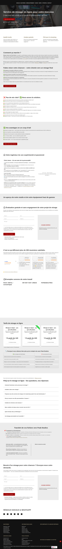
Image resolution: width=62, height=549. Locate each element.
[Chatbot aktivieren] (60, 541)
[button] (31, 385)
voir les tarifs (25, 58)
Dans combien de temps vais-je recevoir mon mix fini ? (17, 407)
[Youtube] (11, 514)
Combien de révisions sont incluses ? (13, 402)
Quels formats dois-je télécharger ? (13, 411)
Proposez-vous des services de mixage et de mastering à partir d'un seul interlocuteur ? (25, 393)
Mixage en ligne (6, 539)
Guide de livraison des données (21, 437)
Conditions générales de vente (27, 540)
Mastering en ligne (6, 526)
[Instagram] (7, 514)
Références (24, 526)
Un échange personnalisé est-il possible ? (14, 416)
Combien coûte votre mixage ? (12, 389)
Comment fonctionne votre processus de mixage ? (16, 385)
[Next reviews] (58, 263)
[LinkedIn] (18, 514)
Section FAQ (12, 437)
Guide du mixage (25, 530)
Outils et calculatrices (7, 543)
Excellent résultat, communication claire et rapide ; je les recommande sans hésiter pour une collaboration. (24, 264)
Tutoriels (23, 527)
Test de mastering (6, 532)
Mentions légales (25, 541)
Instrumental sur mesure (7, 544)
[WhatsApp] (21, 514)
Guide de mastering (25, 531)
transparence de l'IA (25, 544)
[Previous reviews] (18, 263)
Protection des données (26, 543)
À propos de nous (25, 538)
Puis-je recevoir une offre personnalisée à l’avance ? (17, 398)
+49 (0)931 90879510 (45, 225)
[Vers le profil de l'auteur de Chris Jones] (47, 171)
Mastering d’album (6, 530)
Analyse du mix (6, 538)
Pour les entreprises (6, 540)
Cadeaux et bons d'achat (26, 532)
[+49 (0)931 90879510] (39, 225)
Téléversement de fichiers (7, 541)
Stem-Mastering (6, 527)
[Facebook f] (4, 514)
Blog (22, 539)
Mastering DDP (6, 531)
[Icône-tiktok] (14, 514)
